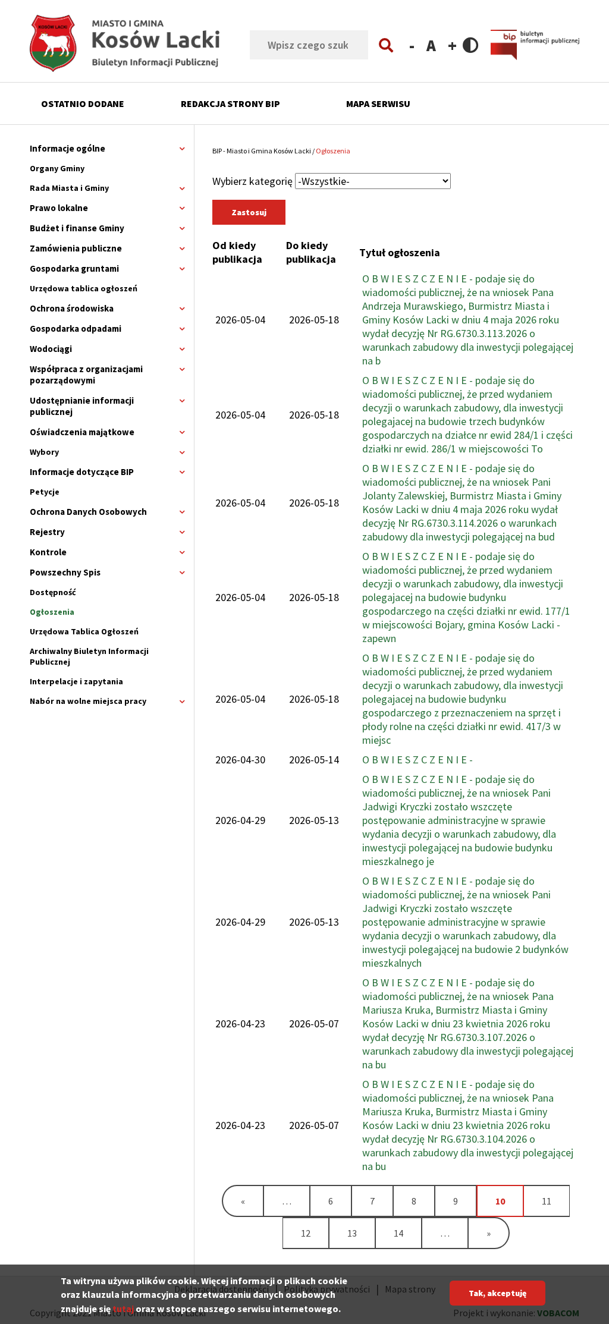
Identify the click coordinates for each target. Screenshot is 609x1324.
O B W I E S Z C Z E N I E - (417, 759)
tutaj (123, 1308)
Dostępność (53, 592)
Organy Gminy (57, 168)
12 (314, 1233)
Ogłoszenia (52, 611)
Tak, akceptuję (497, 1293)
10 (509, 1205)
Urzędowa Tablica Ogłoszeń (84, 631)
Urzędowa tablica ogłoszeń (83, 288)
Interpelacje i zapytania (76, 681)
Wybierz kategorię (252, 181)
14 (407, 1233)
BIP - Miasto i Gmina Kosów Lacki (261, 150)
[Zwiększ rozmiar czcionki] (452, 45)
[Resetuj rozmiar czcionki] (431, 45)
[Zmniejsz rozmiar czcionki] (412, 45)
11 (555, 1201)
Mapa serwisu (378, 103)
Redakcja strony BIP (230, 103)
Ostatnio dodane (82, 103)
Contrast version (471, 45)
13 (361, 1233)
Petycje (44, 491)
